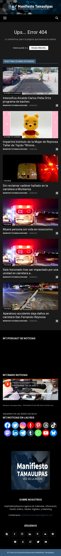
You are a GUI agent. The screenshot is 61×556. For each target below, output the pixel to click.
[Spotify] (53, 534)
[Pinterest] (38, 425)
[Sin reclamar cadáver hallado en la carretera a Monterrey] (30, 168)
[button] (57, 18)
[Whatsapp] (38, 432)
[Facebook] (7, 425)
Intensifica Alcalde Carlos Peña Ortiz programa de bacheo (27, 99)
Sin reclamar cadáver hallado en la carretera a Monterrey (25, 187)
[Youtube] (46, 542)
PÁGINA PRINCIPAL (38, 48)
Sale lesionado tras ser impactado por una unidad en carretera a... (30, 271)
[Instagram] (22, 425)
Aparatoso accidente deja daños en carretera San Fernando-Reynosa (26, 315)
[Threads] (45, 425)
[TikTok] (53, 425)
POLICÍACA (7, 181)
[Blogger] (7, 534)
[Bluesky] (53, 432)
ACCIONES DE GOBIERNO (12, 93)
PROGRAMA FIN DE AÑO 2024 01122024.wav (38, 405)
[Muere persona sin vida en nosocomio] (30, 212)
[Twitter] (15, 425)
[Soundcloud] (45, 534)
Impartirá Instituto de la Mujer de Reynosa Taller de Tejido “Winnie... (30, 143)
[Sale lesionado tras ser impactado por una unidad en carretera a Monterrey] (30, 252)
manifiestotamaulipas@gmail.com (36, 515)
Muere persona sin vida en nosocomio (28, 229)
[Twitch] (30, 542)
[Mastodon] (7, 432)
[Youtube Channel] (45, 432)
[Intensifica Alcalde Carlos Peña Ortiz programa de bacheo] (30, 81)
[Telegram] (22, 432)
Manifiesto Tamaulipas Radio (12, 405)
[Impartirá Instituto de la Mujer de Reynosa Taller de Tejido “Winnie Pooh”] (30, 124)
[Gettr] (30, 425)
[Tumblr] (30, 432)
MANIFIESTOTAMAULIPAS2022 (15, 105)
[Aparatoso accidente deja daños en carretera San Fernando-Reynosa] (30, 296)
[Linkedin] (15, 432)
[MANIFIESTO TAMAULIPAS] (30, 7)
